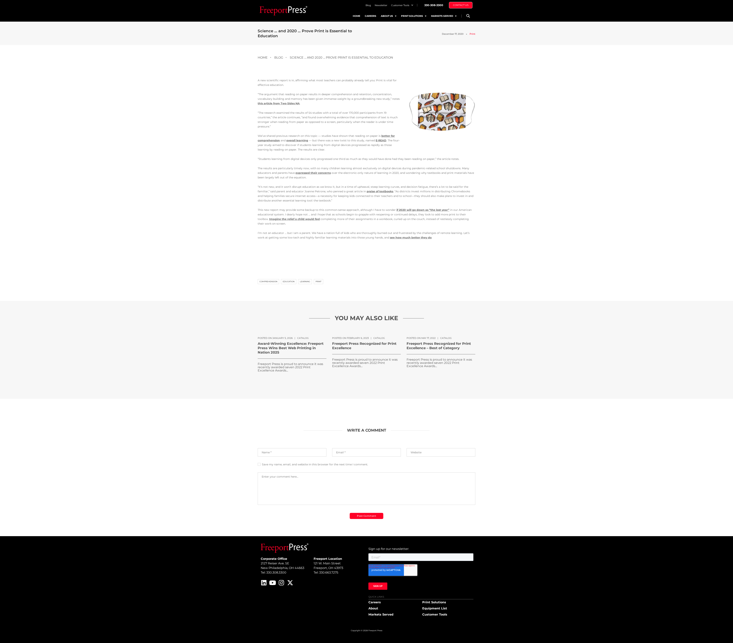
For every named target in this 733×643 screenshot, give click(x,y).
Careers (370, 16)
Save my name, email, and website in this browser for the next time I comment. (315, 464)
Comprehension (268, 281)
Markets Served (442, 16)
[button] (468, 16)
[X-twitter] (290, 583)
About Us (387, 16)
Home (356, 16)
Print (472, 33)
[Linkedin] (264, 583)
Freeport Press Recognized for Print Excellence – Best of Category (439, 346)
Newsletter (381, 5)
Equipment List (434, 608)
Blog (368, 5)
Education (289, 281)
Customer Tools (400, 5)
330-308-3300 (433, 5)
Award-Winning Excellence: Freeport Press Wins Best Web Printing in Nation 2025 (291, 348)
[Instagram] (281, 583)
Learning (305, 281)
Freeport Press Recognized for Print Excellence (364, 346)
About (373, 608)
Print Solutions (412, 16)
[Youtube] (273, 583)
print (318, 281)
